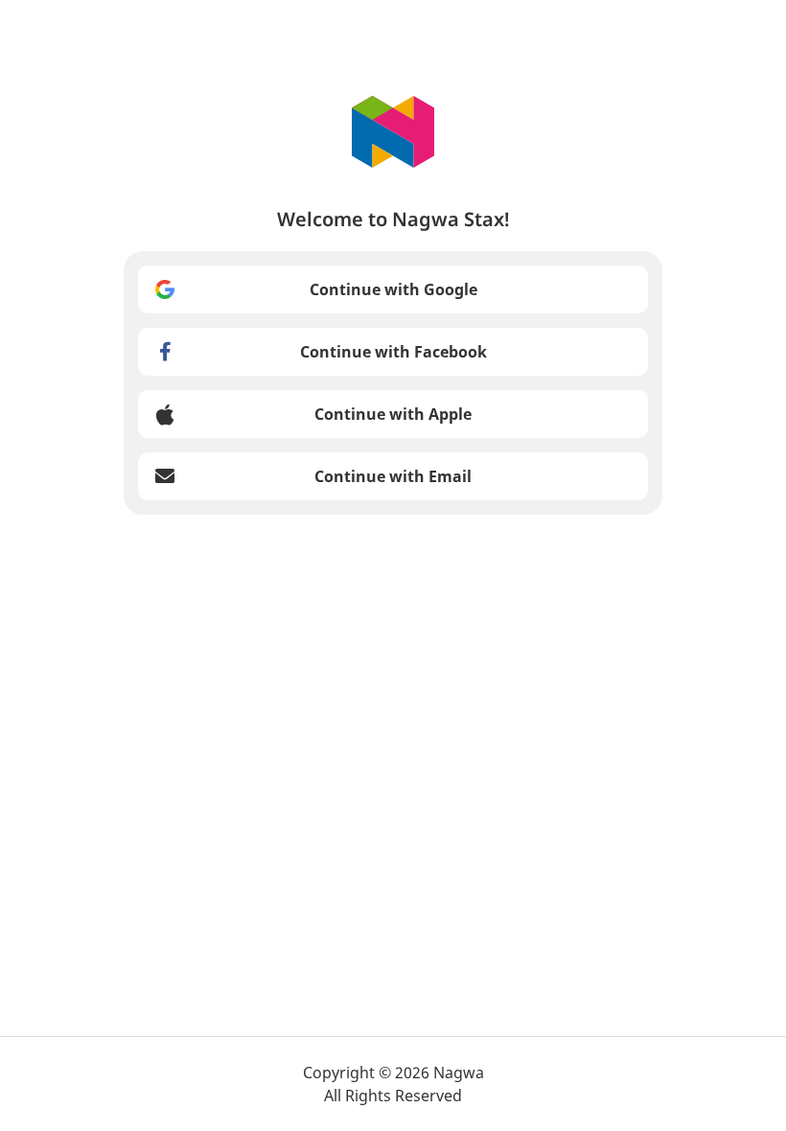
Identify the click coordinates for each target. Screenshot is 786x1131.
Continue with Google (393, 289)
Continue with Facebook (393, 351)
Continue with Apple (393, 414)
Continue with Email (393, 476)
